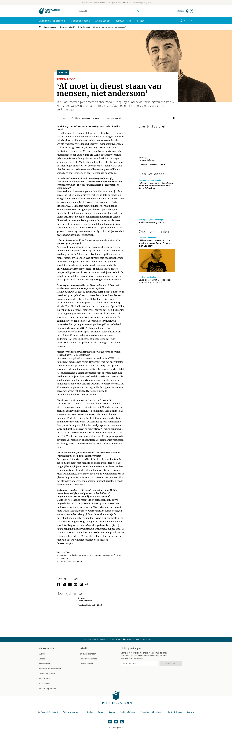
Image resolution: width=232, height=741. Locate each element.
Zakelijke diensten (88, 654)
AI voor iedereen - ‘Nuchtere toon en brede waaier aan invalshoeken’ (156, 186)
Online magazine (50, 27)
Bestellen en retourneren (50, 669)
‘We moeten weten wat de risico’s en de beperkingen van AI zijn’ (155, 243)
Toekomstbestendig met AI (151, 222)
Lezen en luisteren (47, 674)
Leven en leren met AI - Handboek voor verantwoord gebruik (155, 281)
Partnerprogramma (47, 688)
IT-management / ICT (67, 27)
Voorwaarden (44, 664)
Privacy (101, 712)
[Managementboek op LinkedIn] (110, 721)
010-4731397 (188, 21)
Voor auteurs (44, 678)
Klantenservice (46, 648)
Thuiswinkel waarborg (49, 712)
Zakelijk (83, 648)
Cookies (112, 712)
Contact (42, 659)
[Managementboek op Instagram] (122, 721)
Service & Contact (174, 712)
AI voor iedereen (147, 160)
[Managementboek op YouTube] (116, 721)
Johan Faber (64, 118)
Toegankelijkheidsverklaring (152, 712)
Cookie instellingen (127, 712)
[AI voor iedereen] (147, 142)
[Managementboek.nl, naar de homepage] (49, 14)
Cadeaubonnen (86, 664)
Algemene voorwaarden (72, 712)
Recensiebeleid (45, 683)
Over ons (43, 654)
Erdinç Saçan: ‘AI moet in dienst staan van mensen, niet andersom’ (102, 27)
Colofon (90, 712)
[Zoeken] (139, 11)
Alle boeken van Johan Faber (69, 561)
